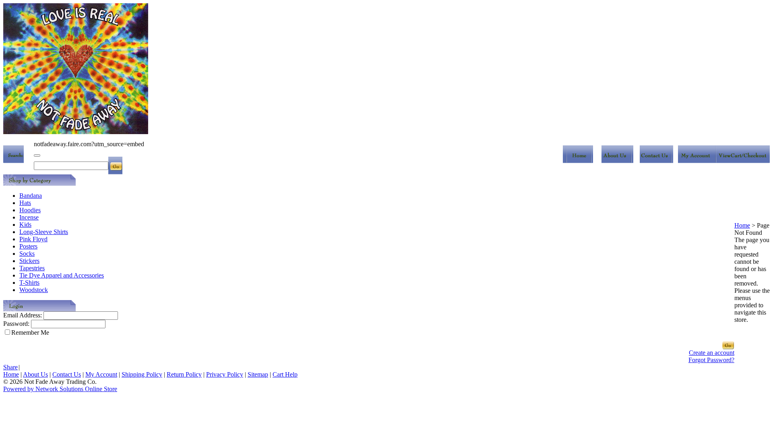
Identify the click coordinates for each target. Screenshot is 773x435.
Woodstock (33, 289)
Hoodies (30, 210)
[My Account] (698, 160)
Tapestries (32, 268)
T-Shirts (29, 282)
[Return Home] (578, 160)
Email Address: (22, 315)
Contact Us (66, 374)
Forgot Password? (711, 359)
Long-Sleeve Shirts (43, 231)
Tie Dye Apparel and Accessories (61, 275)
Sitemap (258, 374)
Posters (28, 246)
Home (742, 225)
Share (10, 367)
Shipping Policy (142, 374)
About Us (35, 374)
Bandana (30, 195)
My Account (101, 374)
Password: (16, 323)
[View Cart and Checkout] (744, 160)
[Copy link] (37, 155)
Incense (29, 217)
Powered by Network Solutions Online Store (60, 388)
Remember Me (30, 332)
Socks (27, 253)
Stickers (29, 260)
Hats (25, 202)
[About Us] (617, 160)
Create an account (711, 352)
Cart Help (285, 374)
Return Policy (184, 374)
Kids (25, 224)
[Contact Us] (656, 160)
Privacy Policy (224, 374)
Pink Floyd (33, 239)
